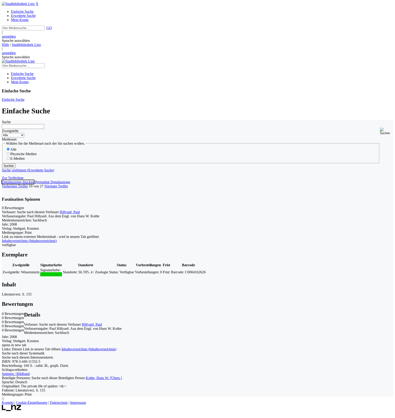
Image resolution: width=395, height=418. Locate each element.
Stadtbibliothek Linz (26, 45)
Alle (13, 149)
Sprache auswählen (16, 41)
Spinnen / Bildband (16, 374)
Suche (6, 122)
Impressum (78, 403)
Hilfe (5, 45)
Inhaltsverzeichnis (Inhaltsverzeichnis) (88, 349)
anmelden (9, 36)
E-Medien (17, 158)
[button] (386, 131)
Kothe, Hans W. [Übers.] (104, 378)
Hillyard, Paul (70, 212)
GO (49, 28)
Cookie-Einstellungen (31, 403)
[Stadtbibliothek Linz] (18, 4)
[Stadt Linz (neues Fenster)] (11, 410)
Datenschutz (59, 403)
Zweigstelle (10, 131)
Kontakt (7, 403)
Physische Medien (23, 154)
